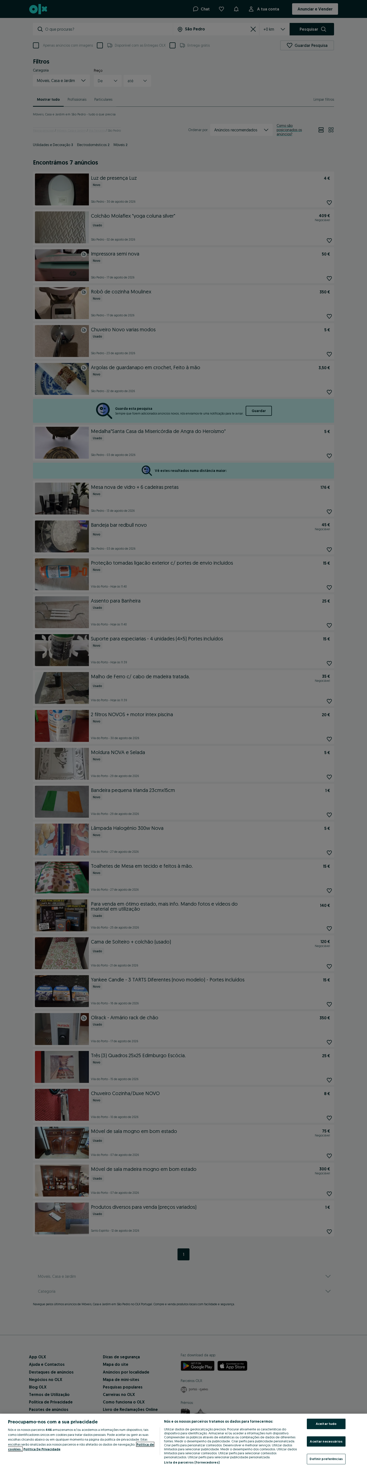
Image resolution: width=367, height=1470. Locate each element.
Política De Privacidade (41, 1449)
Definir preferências (326, 1459)
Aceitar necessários (326, 1441)
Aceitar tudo (326, 1424)
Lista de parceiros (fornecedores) (191, 1462)
